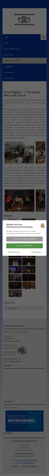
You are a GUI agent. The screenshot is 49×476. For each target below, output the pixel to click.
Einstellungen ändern (24, 239)
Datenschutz (14, 252)
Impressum (36, 252)
